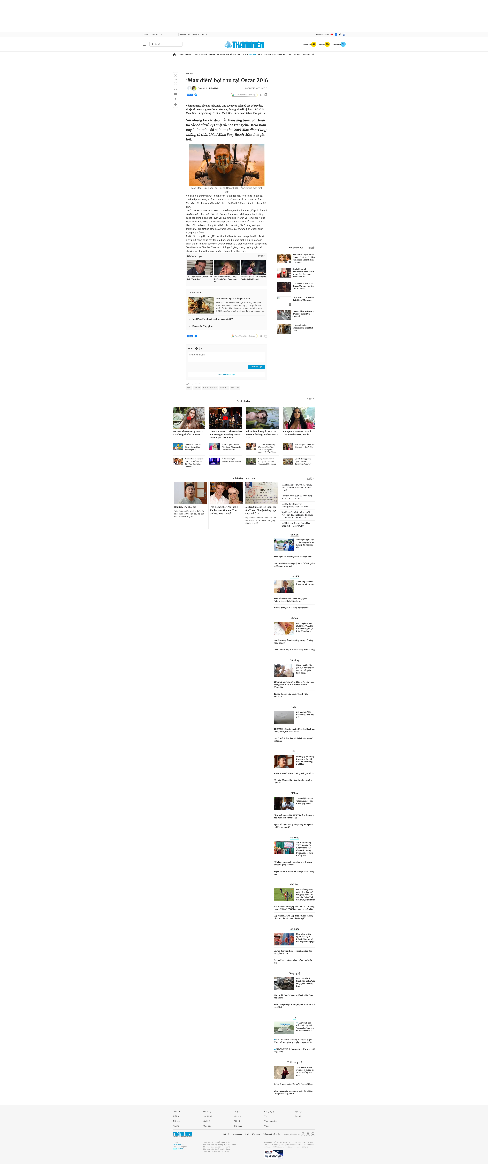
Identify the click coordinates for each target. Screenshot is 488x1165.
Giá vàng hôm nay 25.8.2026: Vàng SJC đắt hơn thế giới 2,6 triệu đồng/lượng (304, 627)
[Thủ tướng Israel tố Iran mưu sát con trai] (284, 586)
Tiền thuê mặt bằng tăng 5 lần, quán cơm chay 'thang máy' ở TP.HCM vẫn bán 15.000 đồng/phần (294, 684)
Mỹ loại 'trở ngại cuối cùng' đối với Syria (291, 608)
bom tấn (197, 388)
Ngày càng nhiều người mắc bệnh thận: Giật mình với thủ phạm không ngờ (305, 938)
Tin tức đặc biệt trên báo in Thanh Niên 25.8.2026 (291, 695)
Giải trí (260, 54)
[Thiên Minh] (189, 88)
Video (288, 54)
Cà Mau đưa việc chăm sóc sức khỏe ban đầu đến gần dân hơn (293, 952)
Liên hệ (204, 34)
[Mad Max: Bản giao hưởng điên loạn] (201, 305)
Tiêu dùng (296, 54)
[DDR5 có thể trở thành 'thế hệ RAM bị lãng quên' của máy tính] (284, 983)
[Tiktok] (340, 34)
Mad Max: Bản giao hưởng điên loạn (233, 298)
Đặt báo (226, 1134)
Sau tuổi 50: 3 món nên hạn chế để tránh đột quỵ (293, 961)
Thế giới (196, 54)
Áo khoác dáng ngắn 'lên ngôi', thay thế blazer (294, 1084)
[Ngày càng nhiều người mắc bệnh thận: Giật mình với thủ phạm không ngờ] (284, 939)
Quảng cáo (237, 1134)
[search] (165, 44)
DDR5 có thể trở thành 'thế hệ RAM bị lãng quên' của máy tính (305, 982)
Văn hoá (237, 1116)
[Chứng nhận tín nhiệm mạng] (273, 1154)
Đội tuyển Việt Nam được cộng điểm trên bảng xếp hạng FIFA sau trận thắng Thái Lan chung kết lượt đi (305, 894)
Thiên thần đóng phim (202, 326)
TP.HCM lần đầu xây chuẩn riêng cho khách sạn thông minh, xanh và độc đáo (294, 730)
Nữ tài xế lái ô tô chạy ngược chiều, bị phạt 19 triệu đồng (294, 1050)
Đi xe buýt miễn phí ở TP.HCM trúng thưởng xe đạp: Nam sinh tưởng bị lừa (294, 816)
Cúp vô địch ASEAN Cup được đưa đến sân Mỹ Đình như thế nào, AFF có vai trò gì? (293, 917)
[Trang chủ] (174, 55)
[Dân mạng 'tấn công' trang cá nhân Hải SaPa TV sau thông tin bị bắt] (284, 761)
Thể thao (267, 54)
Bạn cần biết (185, 34)
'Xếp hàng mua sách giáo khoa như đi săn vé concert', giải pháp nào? (293, 863)
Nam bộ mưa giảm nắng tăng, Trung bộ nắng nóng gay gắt (293, 641)
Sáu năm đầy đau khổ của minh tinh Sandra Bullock (293, 781)
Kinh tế (204, 54)
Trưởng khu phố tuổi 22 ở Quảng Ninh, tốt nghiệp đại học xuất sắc (305, 544)
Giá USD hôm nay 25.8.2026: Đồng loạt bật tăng (294, 649)
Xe (284, 54)
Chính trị (180, 54)
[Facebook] (336, 34)
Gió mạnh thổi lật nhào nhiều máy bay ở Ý (305, 714)
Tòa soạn (256, 1134)
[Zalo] (344, 34)
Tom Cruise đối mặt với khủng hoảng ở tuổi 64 (294, 773)
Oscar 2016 (235, 388)
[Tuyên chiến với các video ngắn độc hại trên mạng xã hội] (284, 803)
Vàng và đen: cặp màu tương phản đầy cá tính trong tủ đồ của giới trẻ (293, 1092)
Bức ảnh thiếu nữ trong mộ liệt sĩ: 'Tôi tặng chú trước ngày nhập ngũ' (294, 564)
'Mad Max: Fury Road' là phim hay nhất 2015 (212, 319)
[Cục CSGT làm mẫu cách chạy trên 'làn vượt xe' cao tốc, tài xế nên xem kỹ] (284, 1027)
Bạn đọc (298, 1111)
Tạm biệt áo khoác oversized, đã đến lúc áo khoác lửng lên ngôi (305, 1071)
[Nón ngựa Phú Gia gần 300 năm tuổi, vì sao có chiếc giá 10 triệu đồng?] (284, 670)
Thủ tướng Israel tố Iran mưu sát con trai (305, 582)
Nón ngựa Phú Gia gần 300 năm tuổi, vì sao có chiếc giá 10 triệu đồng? (305, 669)
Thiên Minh (202, 88)
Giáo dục (237, 54)
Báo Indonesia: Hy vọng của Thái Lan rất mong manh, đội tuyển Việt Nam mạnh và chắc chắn (294, 907)
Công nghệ (277, 54)
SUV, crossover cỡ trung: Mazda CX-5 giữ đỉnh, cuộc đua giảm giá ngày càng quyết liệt (293, 1041)
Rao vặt (298, 1116)
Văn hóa (252, 54)
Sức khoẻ (207, 1116)
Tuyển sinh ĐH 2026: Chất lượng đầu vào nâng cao (294, 872)
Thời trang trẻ (308, 54)
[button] (175, 75)
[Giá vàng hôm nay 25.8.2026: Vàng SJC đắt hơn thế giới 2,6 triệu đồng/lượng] (284, 628)
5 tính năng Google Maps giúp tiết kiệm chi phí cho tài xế (294, 1005)
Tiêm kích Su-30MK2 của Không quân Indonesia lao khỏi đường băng (290, 599)
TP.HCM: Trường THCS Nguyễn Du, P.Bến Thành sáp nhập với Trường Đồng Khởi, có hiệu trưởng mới (304, 849)
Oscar (189, 388)
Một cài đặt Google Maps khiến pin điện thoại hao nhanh (293, 996)
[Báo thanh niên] (244, 44)
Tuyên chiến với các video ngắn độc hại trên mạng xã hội (304, 801)
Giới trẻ (229, 54)
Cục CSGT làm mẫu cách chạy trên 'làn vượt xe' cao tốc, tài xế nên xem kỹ (305, 1027)
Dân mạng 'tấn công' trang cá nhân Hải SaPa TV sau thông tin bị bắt (305, 760)
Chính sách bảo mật (271, 1134)
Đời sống (211, 54)
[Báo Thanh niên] (182, 1134)
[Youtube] (331, 34)
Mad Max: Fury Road (210, 388)
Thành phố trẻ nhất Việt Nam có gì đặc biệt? (293, 557)
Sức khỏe (221, 54)
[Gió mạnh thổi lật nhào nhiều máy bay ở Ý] (284, 717)
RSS (247, 1134)
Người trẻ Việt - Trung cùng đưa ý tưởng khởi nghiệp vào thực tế (293, 825)
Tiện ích (195, 34)
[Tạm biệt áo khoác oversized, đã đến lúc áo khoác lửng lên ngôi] (284, 1072)
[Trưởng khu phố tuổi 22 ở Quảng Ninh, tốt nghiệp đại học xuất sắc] (284, 545)
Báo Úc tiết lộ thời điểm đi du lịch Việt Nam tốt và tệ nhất (294, 739)
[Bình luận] (175, 94)
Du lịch (245, 54)
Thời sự (188, 54)
